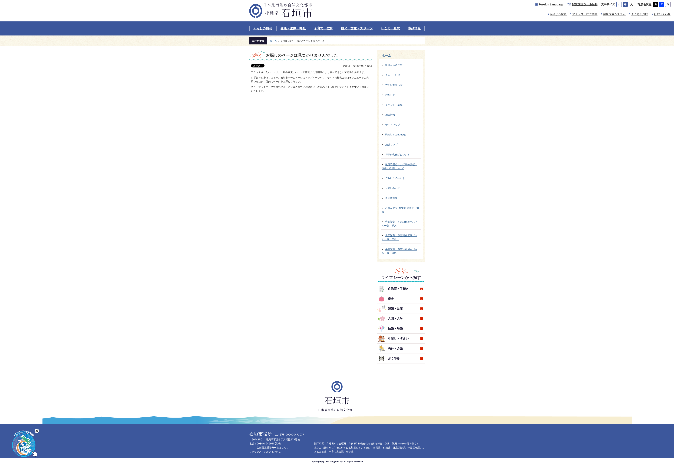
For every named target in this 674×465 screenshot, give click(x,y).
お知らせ (390, 94)
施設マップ (391, 144)
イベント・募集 (393, 104)
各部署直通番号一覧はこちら (273, 447)
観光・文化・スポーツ (357, 28)
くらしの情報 (262, 28)
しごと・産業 (390, 28)
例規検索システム (614, 14)
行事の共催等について (397, 154)
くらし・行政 (392, 74)
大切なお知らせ (393, 84)
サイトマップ (392, 124)
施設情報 (390, 114)
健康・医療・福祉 (293, 28)
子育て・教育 (323, 28)
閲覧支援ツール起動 (584, 4)
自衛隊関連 (391, 198)
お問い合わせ (662, 14)
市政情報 (414, 28)
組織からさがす (393, 64)
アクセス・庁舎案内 (584, 14)
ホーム (273, 40)
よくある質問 (639, 14)
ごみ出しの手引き (395, 178)
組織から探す (558, 14)
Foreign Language (551, 4)
